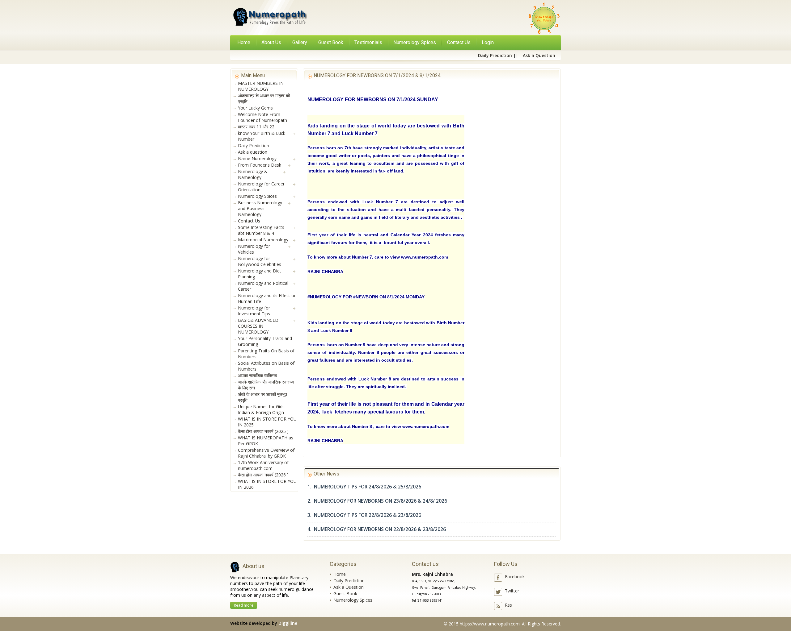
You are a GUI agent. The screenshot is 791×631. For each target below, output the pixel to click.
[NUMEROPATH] (269, 18)
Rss (508, 605)
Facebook (515, 576)
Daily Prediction (349, 580)
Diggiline (287, 623)
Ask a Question (348, 587)
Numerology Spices (352, 600)
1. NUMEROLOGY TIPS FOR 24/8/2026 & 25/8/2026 (364, 487)
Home (243, 42)
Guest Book (345, 593)
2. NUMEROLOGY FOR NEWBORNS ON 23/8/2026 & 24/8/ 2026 (377, 501)
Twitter (512, 591)
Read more (243, 605)
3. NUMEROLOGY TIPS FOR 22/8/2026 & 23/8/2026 (364, 515)
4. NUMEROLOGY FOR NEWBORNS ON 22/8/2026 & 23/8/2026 (376, 529)
